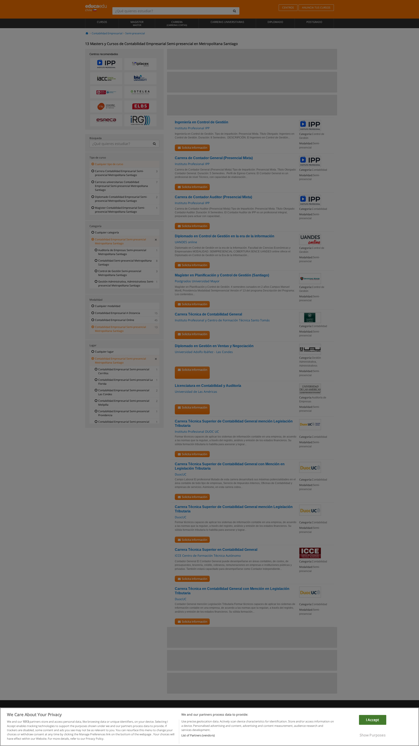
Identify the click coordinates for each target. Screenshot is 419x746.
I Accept (372, 719)
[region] (209, 727)
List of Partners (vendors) (198, 735)
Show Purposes (373, 735)
